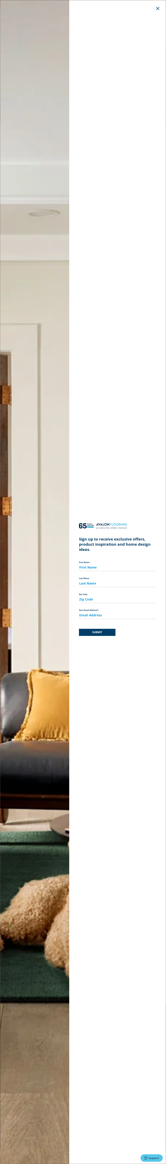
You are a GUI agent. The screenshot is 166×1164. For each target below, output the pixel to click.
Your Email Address (89, 610)
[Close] (158, 8)
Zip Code (83, 594)
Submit (97, 632)
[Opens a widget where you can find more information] (151, 1158)
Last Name (84, 578)
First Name (84, 562)
